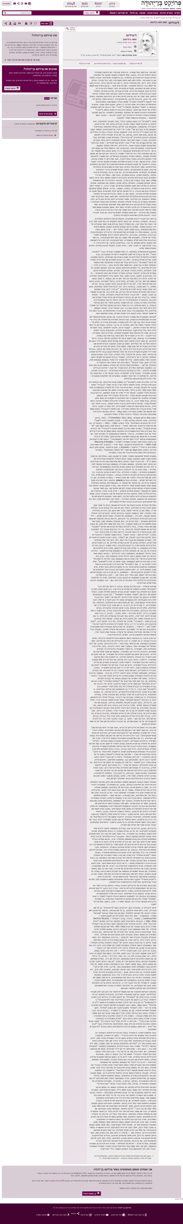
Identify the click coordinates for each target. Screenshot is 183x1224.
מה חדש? (134, 12)
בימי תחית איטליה (146, 18)
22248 (71, 3)
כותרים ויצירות (166, 12)
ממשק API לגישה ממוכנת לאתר (57, 1180)
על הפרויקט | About (119, 12)
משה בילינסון (160, 18)
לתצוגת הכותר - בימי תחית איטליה (109, 63)
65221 (98, 3)
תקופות (142, 12)
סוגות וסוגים (152, 12)
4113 (112, 3)
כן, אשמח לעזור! (91, 1193)
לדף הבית (179, 1199)
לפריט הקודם (136, 63)
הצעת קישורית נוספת (46, 135)
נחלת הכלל (127, 47)
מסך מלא (46, 23)
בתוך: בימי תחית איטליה (127, 42)
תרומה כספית (91, 12)
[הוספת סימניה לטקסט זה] (31, 23)
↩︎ (100, 1158)
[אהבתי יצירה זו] (35, 23)
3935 (84, 3)
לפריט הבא (84, 63)
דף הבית (177, 18)
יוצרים (177, 12)
